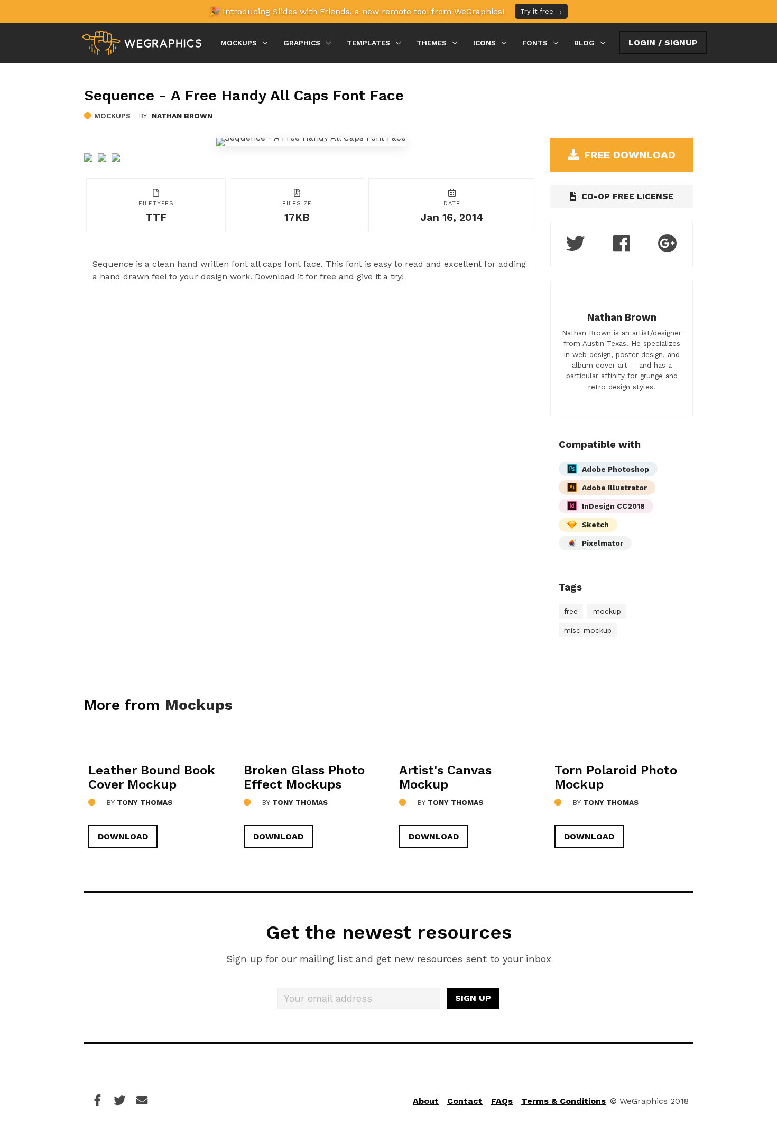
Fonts (535, 43)
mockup (607, 611)
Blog (584, 43)
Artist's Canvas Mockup (445, 777)
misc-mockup (588, 630)
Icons (484, 43)
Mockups (238, 43)
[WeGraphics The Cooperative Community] (141, 43)
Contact (465, 1101)
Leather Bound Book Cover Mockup (151, 777)
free (571, 611)
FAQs (502, 1101)
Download (123, 836)
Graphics (301, 43)
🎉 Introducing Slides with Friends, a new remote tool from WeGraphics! (385, 11)
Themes (432, 43)
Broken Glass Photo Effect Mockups (304, 777)
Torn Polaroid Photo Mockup (615, 777)
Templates (368, 43)
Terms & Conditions (563, 1101)
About (426, 1101)
